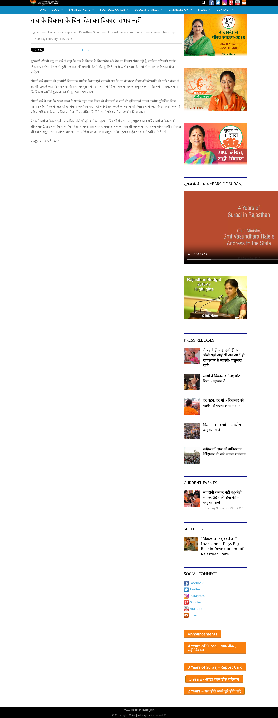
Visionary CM (178, 9)
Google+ (195, 602)
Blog (55, 9)
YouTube (195, 608)
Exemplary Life (79, 9)
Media (202, 9)
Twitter (194, 589)
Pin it (85, 50)
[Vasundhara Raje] (44, 4)
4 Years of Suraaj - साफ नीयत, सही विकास (212, 647)
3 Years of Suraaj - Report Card (215, 667)
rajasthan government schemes (131, 32)
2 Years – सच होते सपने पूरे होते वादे (214, 690)
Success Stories (147, 9)
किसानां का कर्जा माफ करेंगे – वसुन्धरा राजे (223, 427)
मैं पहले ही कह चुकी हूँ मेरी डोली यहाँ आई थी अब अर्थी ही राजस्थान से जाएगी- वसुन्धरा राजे (224, 357)
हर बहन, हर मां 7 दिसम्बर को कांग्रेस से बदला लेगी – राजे (223, 403)
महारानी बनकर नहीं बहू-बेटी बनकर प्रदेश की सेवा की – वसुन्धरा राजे (222, 497)
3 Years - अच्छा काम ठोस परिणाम (214, 679)
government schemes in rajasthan (55, 32)
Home (42, 9)
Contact (223, 9)
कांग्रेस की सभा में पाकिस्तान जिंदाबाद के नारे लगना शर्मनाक (224, 452)
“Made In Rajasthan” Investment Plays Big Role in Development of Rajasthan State (222, 546)
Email (193, 615)
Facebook (196, 583)
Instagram (197, 596)
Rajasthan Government (94, 32)
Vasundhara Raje (165, 32)
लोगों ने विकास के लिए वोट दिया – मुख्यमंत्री (221, 378)
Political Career (112, 9)
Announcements (202, 634)
